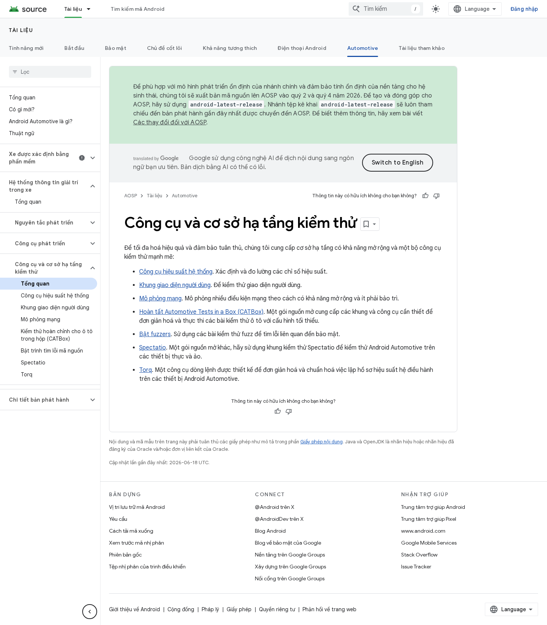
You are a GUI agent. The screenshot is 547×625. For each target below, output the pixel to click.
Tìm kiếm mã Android (138, 9)
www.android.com (423, 530)
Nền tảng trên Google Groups (290, 554)
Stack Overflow (419, 554)
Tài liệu (73, 9)
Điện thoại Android (302, 48)
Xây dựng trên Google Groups (290, 566)
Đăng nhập (524, 9)
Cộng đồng (180, 609)
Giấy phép (239, 609)
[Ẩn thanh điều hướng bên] (89, 611)
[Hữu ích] (425, 195)
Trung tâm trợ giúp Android (433, 507)
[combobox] (386, 9)
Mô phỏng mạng (160, 298)
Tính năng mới (26, 48)
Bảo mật (115, 48)
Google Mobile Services (429, 542)
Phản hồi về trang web (329, 609)
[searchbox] (50, 72)
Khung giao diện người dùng (175, 285)
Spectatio (152, 347)
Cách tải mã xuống (131, 530)
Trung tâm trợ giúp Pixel (428, 519)
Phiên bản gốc (125, 554)
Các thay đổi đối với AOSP (169, 122)
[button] (44, 158)
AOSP (130, 195)
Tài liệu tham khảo (422, 48)
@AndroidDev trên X (279, 519)
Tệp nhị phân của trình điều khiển (147, 566)
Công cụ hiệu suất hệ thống (175, 271)
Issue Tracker (416, 566)
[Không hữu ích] (436, 195)
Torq (145, 370)
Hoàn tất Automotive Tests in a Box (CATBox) (201, 312)
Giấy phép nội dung (321, 442)
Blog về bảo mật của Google (288, 542)
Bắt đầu (74, 48)
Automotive (362, 48)
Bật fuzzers (155, 334)
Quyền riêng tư (277, 609)
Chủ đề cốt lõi (164, 48)
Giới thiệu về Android (134, 609)
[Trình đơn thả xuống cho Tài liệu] (92, 9)
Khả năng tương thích (230, 48)
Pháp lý (210, 609)
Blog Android (270, 530)
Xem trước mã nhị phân (136, 542)
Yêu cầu (118, 519)
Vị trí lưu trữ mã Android (137, 507)
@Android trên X (274, 507)
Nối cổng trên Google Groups (289, 578)
